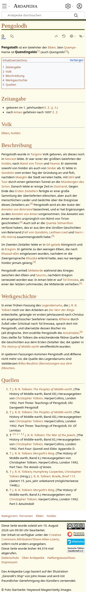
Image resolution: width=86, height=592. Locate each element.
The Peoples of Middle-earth (52, 389)
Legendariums (52, 305)
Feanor (54, 163)
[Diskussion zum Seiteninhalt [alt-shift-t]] (12, 36)
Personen (26, 516)
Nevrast (10, 159)
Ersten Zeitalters (26, 191)
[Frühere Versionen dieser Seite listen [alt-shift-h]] (64, 36)
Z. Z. (55, 112)
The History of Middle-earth (20, 346)
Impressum (9, 562)
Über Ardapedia (33, 558)
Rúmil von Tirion (31, 163)
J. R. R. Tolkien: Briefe (46, 476)
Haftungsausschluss (61, 558)
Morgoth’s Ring (43, 453)
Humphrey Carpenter (48, 471)
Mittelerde (35, 270)
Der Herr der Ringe (61, 310)
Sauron (41, 275)
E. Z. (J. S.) (51, 107)
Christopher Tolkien (29, 398)
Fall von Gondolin (35, 232)
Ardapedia (25, 6)
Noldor (16, 133)
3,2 (22, 434)
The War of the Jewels (60, 435)
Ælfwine (64, 319)
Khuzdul (31, 258)
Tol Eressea (70, 280)
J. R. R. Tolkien (22, 389)
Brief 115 (68, 476)
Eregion (10, 249)
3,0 (14, 434)
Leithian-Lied (58, 232)
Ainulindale (71, 333)
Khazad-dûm (10, 253)
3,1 (18, 434)
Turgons (36, 154)
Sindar (51, 168)
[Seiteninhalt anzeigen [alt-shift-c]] (3, 36)
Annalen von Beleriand (17, 209)
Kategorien (9, 516)
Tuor (4, 182)
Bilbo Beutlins (28, 363)
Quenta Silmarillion (59, 223)
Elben (52, 47)
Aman (18, 112)
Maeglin (21, 177)
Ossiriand (60, 186)
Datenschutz (10, 558)
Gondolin (7, 173)
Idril (71, 177)
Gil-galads (53, 244)
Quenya (69, 47)
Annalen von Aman (25, 214)
